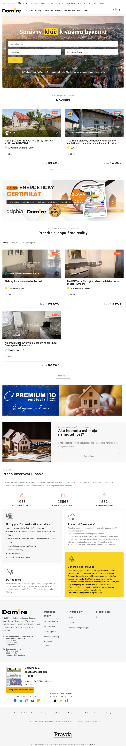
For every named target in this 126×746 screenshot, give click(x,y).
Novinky (29, 10)
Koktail (61, 3)
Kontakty (24, 713)
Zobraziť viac (63, 376)
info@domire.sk (12, 645)
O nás (86, 10)
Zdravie (67, 3)
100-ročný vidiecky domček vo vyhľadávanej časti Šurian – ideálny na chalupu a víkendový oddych (92, 141)
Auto (56, 3)
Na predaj (15, 243)
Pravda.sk (107, 584)
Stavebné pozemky (51, 637)
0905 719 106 (11, 653)
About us (28, 721)
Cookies (80, 721)
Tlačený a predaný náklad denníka (53, 713)
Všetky (5, 243)
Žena (73, 3)
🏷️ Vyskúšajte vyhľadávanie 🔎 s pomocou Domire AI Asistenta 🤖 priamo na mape (57, 72)
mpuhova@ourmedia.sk (15, 655)
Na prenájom (29, 243)
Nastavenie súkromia (93, 721)
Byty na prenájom (51, 621)
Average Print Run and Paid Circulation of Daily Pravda (54, 721)
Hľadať (15, 60)
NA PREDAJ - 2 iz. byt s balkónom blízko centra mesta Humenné (93, 282)
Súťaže (87, 713)
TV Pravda (100, 3)
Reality (38, 10)
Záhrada (85, 3)
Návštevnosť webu (75, 713)
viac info (91, 744)
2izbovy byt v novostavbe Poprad (23, 281)
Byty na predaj (49, 626)
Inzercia (34, 713)
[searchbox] (63, 44)
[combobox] (63, 44)
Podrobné (91, 59)
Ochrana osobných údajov (79, 628)
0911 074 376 (11, 643)
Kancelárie (48, 10)
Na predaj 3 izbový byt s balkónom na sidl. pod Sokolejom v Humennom (31, 344)
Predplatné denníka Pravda (20, 690)
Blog (106, 3)
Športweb (50, 3)
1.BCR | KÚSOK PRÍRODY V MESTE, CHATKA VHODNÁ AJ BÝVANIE (29, 141)
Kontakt (72, 623)
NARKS (58, 10)
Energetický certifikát (73, 10)
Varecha (78, 3)
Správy (43, 3)
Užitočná (92, 3)
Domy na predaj (50, 632)
